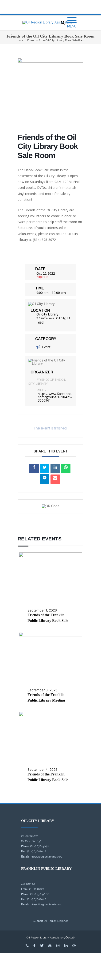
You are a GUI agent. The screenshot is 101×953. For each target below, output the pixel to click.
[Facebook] (34, 945)
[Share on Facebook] (34, 468)
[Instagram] (58, 945)
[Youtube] (50, 945)
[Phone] (27, 945)
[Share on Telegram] (44, 479)
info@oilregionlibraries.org (46, 856)
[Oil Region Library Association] (47, 22)
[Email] (55, 479)
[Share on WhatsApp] (65, 468)
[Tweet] (44, 468)
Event (46, 347)
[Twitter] (42, 945)
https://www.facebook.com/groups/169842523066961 (55, 396)
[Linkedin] (55, 468)
